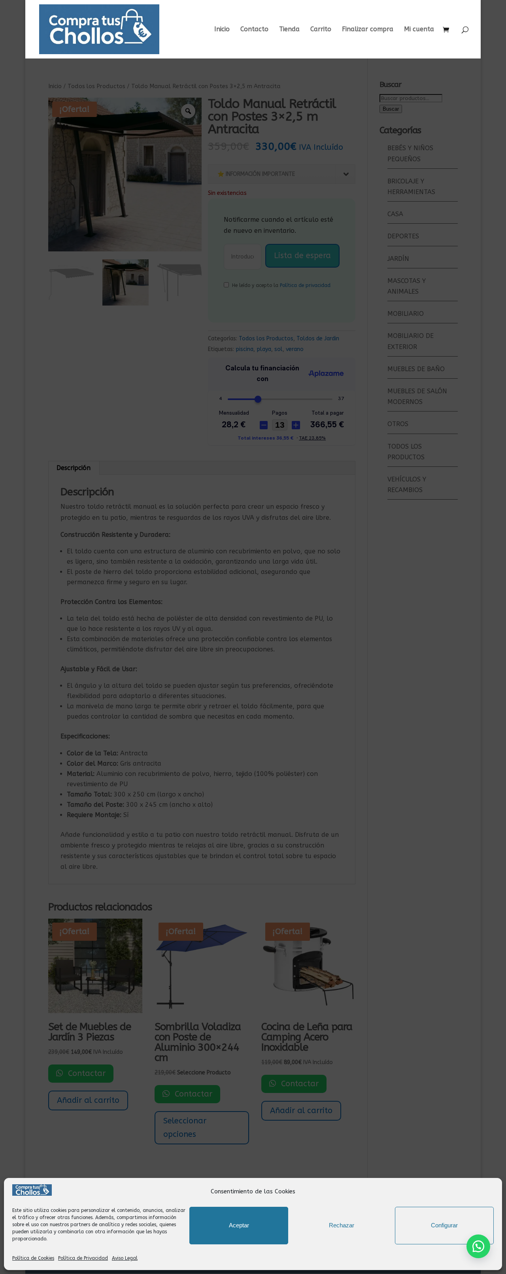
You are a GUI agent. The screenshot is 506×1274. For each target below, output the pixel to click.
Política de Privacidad (83, 1258)
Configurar (444, 1225)
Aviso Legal (125, 1258)
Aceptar (239, 1225)
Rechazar (341, 1225)
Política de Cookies (33, 1258)
